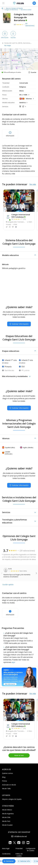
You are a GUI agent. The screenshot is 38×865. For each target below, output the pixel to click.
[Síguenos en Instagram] (23, 842)
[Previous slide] (1, 573)
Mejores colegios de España (11, 799)
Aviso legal (5, 848)
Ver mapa (7, 45)
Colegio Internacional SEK (20, 215)
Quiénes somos (7, 773)
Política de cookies (19, 855)
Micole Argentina (8, 814)
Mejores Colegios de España (14, 8)
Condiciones (6, 854)
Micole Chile (6, 817)
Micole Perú (6, 821)
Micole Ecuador (7, 825)
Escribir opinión (8, 584)
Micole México (7, 810)
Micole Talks (6, 789)
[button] (19, 255)
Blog (3, 777)
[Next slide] (36, 573)
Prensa (4, 781)
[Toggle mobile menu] (3, 3)
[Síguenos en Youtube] (27, 842)
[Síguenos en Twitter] (14, 842)
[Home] (2, 8)
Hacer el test (19, 755)
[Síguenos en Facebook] (18, 842)
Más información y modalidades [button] (15, 376)
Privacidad (19, 848)
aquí (13, 662)
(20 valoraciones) (29, 24)
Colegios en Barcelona (11, 9)
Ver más (32, 184)
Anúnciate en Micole (9, 785)
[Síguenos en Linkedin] (10, 842)
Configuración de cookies (30, 849)
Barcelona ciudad (26, 9)
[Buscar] (34, 3)
